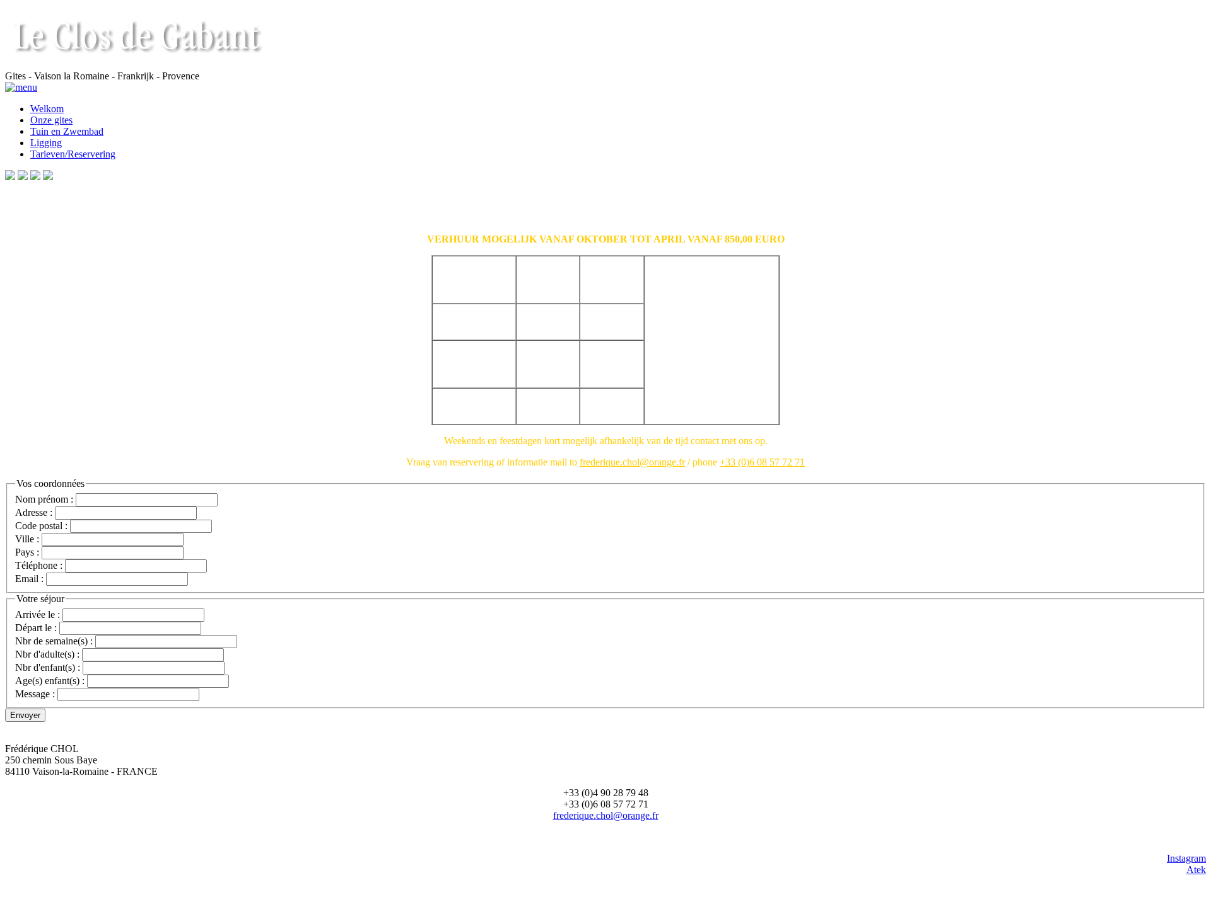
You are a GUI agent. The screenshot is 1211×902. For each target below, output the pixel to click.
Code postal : (41, 525)
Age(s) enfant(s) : (50, 680)
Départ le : (36, 627)
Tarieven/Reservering (72, 154)
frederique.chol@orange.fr (605, 815)
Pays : (27, 552)
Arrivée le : (37, 614)
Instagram (1186, 858)
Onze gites (51, 120)
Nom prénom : (44, 499)
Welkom (47, 108)
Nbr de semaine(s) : (54, 641)
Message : (35, 693)
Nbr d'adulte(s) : (47, 654)
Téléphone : (38, 565)
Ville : (27, 539)
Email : (29, 578)
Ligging (46, 142)
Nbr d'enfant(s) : (47, 667)
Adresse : (35, 512)
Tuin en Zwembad (66, 131)
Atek (1196, 869)
